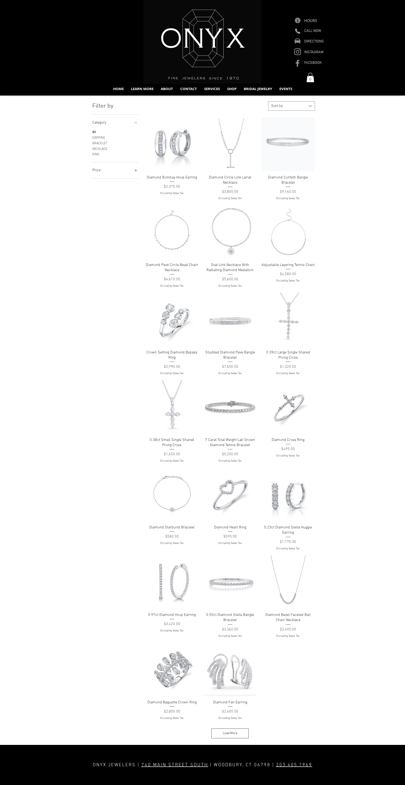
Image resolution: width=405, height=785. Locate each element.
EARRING (98, 138)
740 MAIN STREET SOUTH (174, 765)
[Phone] (297, 31)
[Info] (297, 20)
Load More (230, 733)
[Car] (297, 41)
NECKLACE (99, 149)
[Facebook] (297, 63)
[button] (142, 89)
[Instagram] (297, 51)
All (94, 132)
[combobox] (291, 106)
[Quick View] (172, 144)
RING (95, 154)
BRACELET (99, 143)
